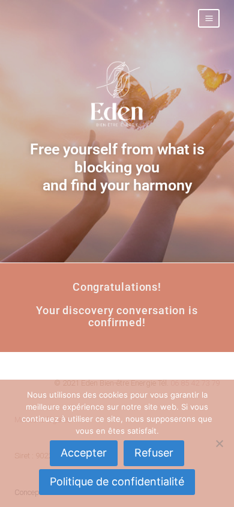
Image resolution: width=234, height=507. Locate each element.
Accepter (84, 452)
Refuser (153, 452)
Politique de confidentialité (117, 481)
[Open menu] (209, 18)
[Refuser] (219, 443)
